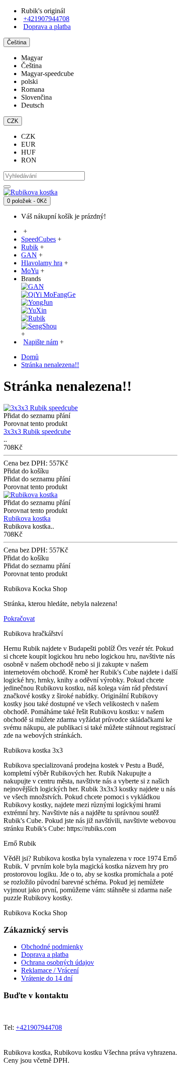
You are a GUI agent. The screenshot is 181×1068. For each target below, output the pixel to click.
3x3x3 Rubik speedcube (37, 431)
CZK (28, 136)
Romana (32, 89)
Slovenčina (36, 97)
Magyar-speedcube (47, 73)
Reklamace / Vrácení (50, 970)
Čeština (31, 65)
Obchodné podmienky (52, 946)
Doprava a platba (45, 954)
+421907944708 (46, 18)
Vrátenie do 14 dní (46, 978)
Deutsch (32, 105)
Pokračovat (19, 618)
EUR (28, 144)
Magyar (32, 57)
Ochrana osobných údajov (57, 962)
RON (28, 160)
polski (29, 81)
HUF (28, 152)
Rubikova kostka (27, 518)
